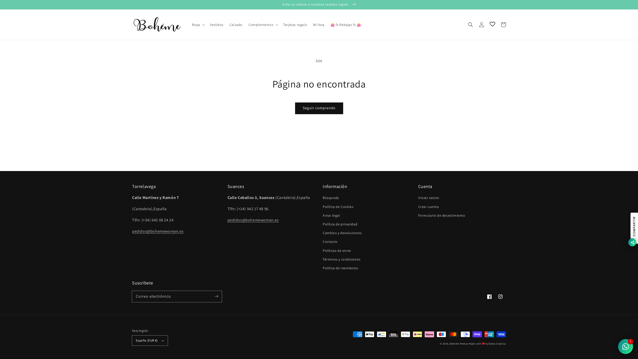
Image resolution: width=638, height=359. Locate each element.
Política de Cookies (338, 206)
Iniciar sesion (428, 197)
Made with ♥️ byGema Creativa (487, 343)
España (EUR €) (147, 340)
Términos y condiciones (341, 259)
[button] (470, 24)
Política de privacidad (340, 224)
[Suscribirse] (216, 296)
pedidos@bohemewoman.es (157, 231)
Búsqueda (331, 197)
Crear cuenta (428, 206)
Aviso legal (331, 215)
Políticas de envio (337, 250)
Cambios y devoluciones (342, 233)
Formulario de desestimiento (441, 215)
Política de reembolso (340, 268)
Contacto (330, 241)
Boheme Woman (459, 343)
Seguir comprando (319, 107)
